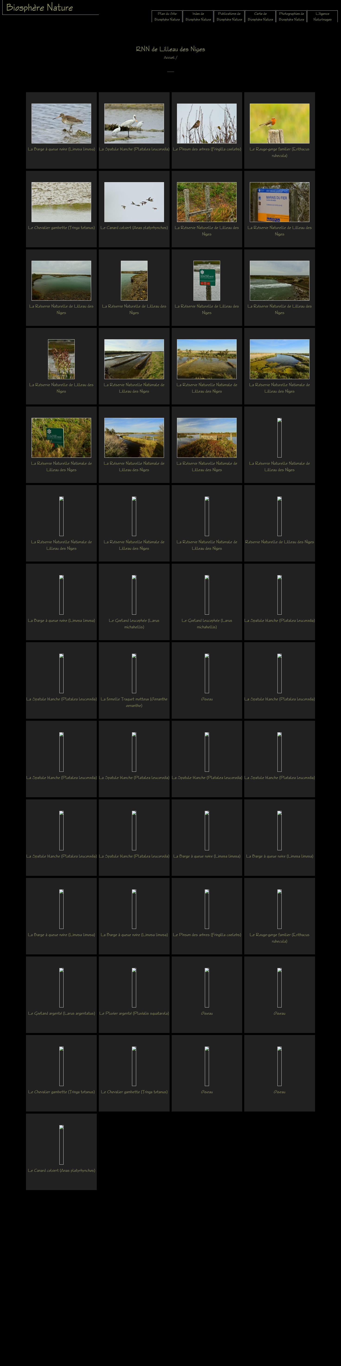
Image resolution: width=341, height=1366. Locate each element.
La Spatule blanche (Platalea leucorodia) (134, 149)
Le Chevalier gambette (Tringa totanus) (61, 227)
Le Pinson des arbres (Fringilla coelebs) (207, 149)
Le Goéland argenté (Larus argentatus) (61, 1013)
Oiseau (207, 699)
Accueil (169, 57)
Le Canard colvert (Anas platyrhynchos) (134, 227)
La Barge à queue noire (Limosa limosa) (61, 149)
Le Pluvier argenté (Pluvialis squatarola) (134, 1013)
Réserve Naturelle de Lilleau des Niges (279, 541)
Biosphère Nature (39, 7)
